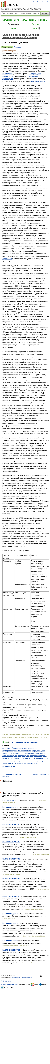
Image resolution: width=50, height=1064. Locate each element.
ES (42, 2)
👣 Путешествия (6, 981)
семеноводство (42, 758)
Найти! (44, 13)
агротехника (7, 259)
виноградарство (30, 748)
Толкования (13, 24)
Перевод (17, 47)
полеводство (7, 74)
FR (47, 2)
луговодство (33, 76)
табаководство (30, 761)
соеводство (6, 761)
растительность (39, 774)
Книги (13, 28)
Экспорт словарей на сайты (9, 984)
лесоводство (7, 753)
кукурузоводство (38, 751)
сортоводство (17, 761)
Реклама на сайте (26, 977)
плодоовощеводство (38, 756)
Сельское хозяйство (38, 81)
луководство (29, 753)
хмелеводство (20, 763)
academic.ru (9, 4)
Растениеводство (10, 807)
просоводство (18, 758)
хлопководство (8, 763)
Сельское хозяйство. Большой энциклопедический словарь (25, 20)
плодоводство (7, 76)
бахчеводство (17, 748)
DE (38, 2)
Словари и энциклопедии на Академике (21, 9)
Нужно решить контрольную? (25, 742)
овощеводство (35, 74)
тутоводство (41, 761)
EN (33, 2)
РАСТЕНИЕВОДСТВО (11, 824)
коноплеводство (24, 751)
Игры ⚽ (36, 28)
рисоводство (30, 758)
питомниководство (9, 756)
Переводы (36, 24)
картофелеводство (9, 751)
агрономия (6, 748)
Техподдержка (15, 977)
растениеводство (10, 800)
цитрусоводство (8, 766)
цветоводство (7, 79)
